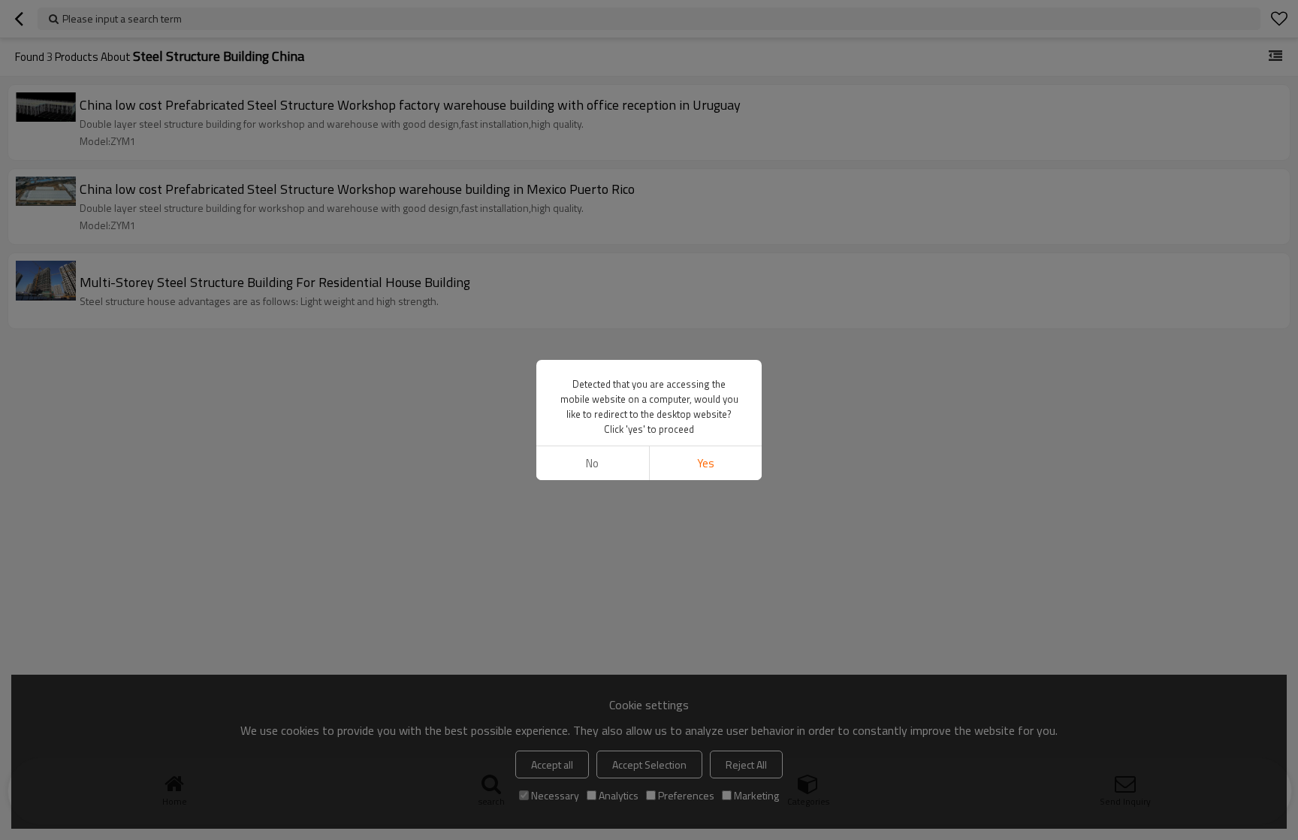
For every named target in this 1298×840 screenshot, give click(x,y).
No (592, 463)
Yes (705, 463)
